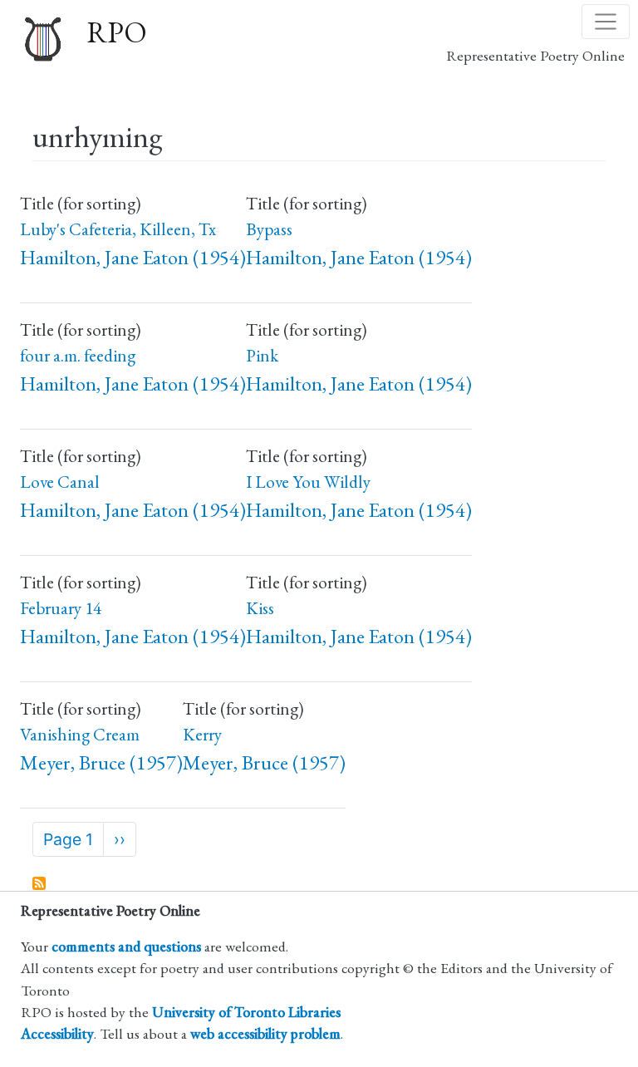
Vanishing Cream (80, 734)
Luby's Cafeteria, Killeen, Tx (118, 229)
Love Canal (60, 481)
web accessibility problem (265, 1033)
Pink (262, 355)
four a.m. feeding (77, 355)
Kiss (260, 608)
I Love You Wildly (308, 481)
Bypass (269, 229)
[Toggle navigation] (606, 21)
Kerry (202, 734)
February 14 (60, 608)
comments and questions (126, 946)
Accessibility (57, 1033)
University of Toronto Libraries (246, 1011)
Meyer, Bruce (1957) (101, 762)
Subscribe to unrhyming (39, 884)
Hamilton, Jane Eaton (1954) (133, 257)
